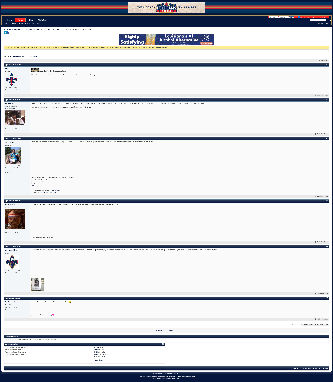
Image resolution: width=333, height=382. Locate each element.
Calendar (14, 23)
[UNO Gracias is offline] (15, 219)
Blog (31, 20)
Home (9, 20)
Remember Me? (305, 17)
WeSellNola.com (55, 190)
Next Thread (173, 330)
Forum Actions (23, 23)
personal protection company (41, 315)
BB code (96, 347)
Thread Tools (322, 60)
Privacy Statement (318, 368)
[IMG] (96, 352)
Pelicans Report (305, 368)
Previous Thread (161, 330)
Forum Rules (98, 360)
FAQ (6, 23)
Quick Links (35, 23)
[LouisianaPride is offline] (12, 262)
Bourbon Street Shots (38, 182)
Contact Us (295, 368)
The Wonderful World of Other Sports (27, 29)
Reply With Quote (322, 95)
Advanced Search (323, 23)
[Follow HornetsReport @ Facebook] (8, 33)
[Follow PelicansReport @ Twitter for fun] (5, 33)
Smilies (96, 350)
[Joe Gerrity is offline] (13, 155)
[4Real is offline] (11, 79)
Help (314, 17)
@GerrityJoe (35, 186)
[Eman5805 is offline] (15, 117)
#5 (327, 246)
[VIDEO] (96, 354)
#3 (327, 138)
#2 (327, 99)
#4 (327, 201)
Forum (20, 20)
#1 (327, 64)
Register (323, 17)
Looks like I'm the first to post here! (24, 56)
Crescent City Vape (49, 192)
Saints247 (34, 184)
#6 (327, 298)
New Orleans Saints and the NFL (54, 29)
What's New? (42, 20)
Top (327, 324)
